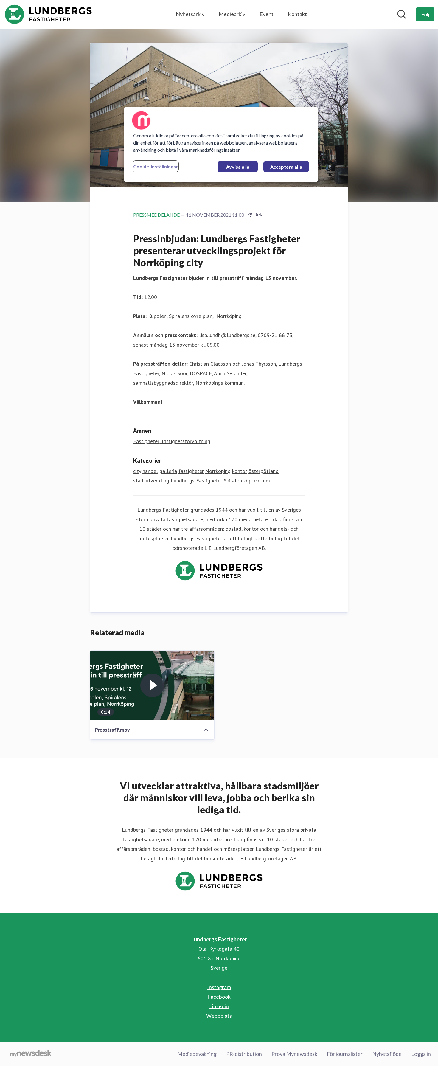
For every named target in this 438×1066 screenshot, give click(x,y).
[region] (221, 144)
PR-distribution (244, 1054)
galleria (168, 471)
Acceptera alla (286, 167)
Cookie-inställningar (155, 166)
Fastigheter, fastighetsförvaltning (171, 441)
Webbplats (219, 1015)
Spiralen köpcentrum (247, 480)
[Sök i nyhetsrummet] (401, 14)
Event (267, 14)
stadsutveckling (151, 480)
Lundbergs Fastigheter (196, 480)
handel (150, 471)
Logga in (421, 1054)
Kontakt (297, 14)
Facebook (219, 996)
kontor (239, 471)
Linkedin (219, 1006)
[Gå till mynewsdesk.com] (31, 1054)
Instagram (219, 987)
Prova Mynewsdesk (294, 1054)
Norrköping (218, 471)
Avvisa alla (237, 167)
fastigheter (191, 471)
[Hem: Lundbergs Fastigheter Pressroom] (48, 14)
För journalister (345, 1054)
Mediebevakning (197, 1054)
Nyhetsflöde (387, 1054)
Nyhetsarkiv (190, 14)
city (137, 471)
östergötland (263, 471)
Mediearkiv (232, 14)
